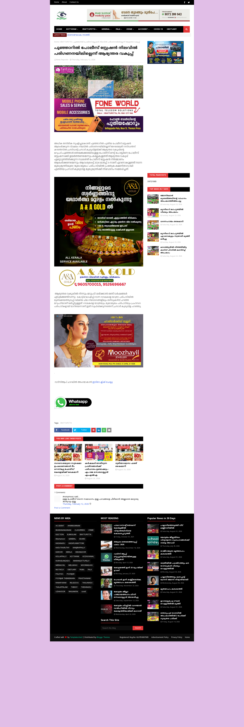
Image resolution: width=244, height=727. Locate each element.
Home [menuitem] (59, 29)
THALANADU (87, 583)
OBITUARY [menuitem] (172, 29)
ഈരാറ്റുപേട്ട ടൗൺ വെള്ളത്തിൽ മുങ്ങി (170, 602)
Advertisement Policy (159, 637)
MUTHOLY (60, 570)
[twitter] (188, 2)
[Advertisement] (168, 111)
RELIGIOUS (74, 583)
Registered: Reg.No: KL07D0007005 (134, 637)
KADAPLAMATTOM (76, 543)
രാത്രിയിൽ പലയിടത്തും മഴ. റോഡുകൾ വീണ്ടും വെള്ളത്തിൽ (174, 566)
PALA (90, 570)
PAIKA (82, 570)
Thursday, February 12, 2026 (76, 504)
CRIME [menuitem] (129, 29)
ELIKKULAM (71, 535)
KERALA (69, 552)
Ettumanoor (60, 539)
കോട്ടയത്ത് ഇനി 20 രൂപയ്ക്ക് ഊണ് (128, 569)
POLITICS (59, 574)
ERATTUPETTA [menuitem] (88, 29)
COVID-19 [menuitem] (158, 29)
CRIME (90, 530)
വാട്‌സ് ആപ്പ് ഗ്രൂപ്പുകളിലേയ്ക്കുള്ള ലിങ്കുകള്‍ (125, 557)
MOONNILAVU (87, 565)
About (64, 2)
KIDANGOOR (81, 552)
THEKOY (74, 587)
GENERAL (72, 539)
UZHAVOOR (60, 592)
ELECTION (60, 535)
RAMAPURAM (61, 583)
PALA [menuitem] (118, 29)
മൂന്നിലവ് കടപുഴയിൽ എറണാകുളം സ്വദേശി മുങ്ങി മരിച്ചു (175, 236)
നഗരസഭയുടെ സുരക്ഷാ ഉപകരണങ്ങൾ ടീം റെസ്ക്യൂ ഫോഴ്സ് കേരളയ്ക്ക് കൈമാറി (67, 468)
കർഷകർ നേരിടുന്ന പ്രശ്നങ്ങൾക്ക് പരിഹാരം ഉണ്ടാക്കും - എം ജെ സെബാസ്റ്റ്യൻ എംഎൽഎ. (97, 469)
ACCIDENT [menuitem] (143, 29)
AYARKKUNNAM (74, 526)
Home (56, 2)
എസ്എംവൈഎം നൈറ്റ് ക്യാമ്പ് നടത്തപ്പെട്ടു (89, 35)
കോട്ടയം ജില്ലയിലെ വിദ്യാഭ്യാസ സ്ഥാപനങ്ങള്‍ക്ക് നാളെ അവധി (174, 540)
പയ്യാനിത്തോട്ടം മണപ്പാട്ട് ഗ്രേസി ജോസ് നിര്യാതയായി (174, 578)
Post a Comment (62, 508)
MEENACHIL (60, 565)
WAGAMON (73, 592)
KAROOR (59, 552)
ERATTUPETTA (66, 42)
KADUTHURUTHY (62, 548)
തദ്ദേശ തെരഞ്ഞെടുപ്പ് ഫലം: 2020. (125, 543)
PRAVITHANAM (85, 579)
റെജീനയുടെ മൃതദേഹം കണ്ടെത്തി (172, 552)
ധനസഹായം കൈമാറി (171, 221)
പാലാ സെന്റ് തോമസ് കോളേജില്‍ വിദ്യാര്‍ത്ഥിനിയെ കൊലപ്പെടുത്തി (125, 529)
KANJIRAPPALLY (79, 548)
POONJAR (70, 574)
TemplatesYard (76, 637)
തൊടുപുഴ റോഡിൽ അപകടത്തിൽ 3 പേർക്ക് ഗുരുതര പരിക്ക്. (173, 616)
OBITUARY (71, 570)
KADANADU (60, 543)
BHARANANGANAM (63, 530)
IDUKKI (82, 539)
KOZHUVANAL (88, 557)
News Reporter (62, 60)
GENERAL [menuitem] (106, 29)
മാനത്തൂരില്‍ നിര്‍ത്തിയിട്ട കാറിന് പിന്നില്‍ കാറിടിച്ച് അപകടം (173, 250)
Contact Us (74, 2)
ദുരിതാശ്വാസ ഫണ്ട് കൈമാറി (126, 465)
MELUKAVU (72, 565)
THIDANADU (86, 587)
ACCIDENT (60, 526)
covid (83, 592)
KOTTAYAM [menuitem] (71, 29)
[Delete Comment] (90, 504)
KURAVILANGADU (63, 561)
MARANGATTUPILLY (81, 561)
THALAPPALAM (61, 587)
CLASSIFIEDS (80, 530)
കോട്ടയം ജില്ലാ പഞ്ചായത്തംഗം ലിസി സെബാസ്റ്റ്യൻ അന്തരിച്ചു (126, 594)
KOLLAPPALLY (61, 557)
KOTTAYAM (74, 557)
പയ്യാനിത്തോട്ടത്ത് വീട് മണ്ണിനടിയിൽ (171, 526)
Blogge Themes (103, 637)
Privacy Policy (176, 637)
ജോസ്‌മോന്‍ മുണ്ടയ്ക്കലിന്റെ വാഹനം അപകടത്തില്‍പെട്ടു (173, 198)
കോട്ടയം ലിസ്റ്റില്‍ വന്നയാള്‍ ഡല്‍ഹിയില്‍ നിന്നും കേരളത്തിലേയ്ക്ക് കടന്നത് (128, 608)
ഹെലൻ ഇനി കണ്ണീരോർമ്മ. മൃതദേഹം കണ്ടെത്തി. (127, 581)
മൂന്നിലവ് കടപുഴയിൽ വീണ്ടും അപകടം (171, 211)
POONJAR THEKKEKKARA (65, 579)
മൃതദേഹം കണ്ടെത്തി (171, 589)
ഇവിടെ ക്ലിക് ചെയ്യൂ (102, 382)
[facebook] (184, 2)
